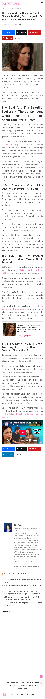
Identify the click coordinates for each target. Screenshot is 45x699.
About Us (30, 683)
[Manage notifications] (4, 694)
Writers (36, 683)
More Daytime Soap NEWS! (14, 574)
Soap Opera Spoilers (18, 683)
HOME (8, 683)
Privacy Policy (33, 686)
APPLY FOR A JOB (12, 686)
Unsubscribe (22, 689)
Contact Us (23, 686)
